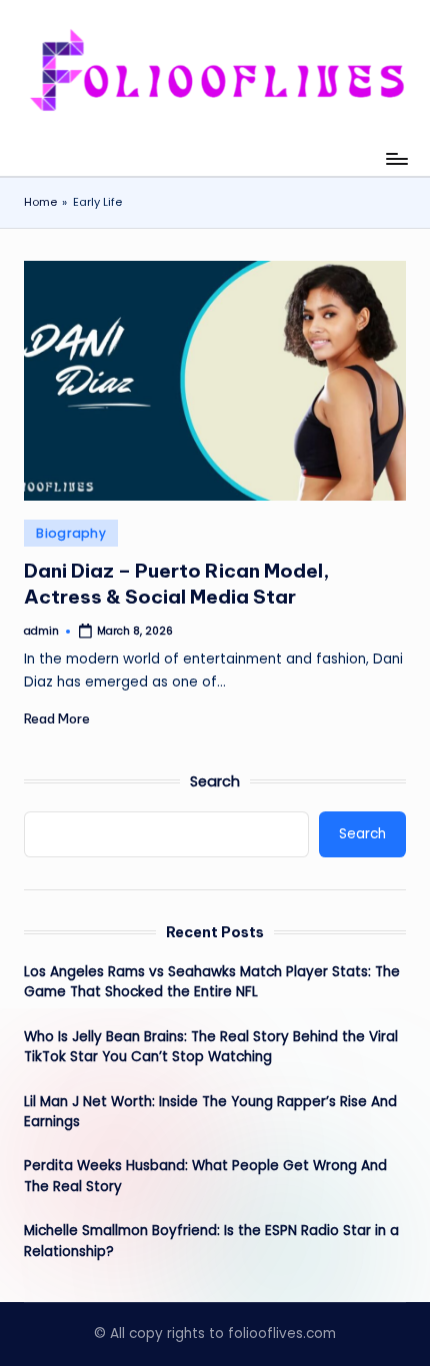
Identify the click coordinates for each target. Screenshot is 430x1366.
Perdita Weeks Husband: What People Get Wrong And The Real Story (205, 1175)
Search (215, 781)
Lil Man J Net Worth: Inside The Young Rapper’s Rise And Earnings (210, 1111)
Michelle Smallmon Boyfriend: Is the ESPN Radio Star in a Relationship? (211, 1240)
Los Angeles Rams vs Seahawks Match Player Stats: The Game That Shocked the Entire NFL (212, 981)
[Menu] (396, 158)
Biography (71, 533)
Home (40, 202)
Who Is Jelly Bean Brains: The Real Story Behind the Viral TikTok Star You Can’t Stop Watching (211, 1046)
